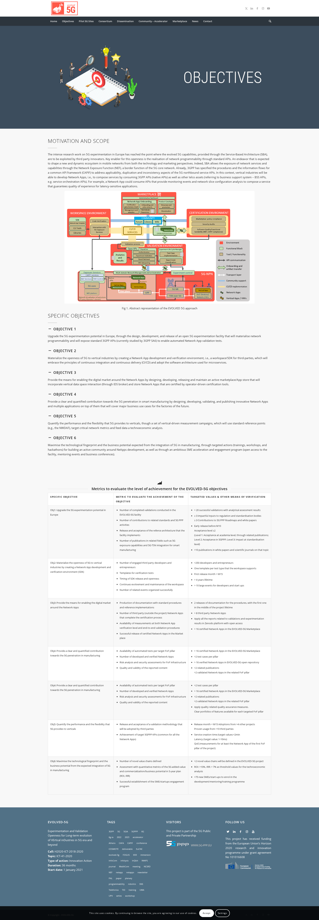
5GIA (126, 831)
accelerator (138, 837)
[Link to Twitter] (246, 8)
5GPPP (134, 831)
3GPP (111, 831)
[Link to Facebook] (257, 8)
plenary (128, 878)
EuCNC (139, 849)
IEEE (135, 854)
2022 (119, 837)
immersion (145, 854)
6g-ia (111, 837)
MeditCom (124, 866)
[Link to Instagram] (263, 8)
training (132, 889)
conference (141, 843)
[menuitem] (53, 21)
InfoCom (113, 860)
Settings (222, 912)
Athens (112, 843)
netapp (119, 872)
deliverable (127, 849)
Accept (206, 912)
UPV (111, 895)
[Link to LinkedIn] (252, 8)
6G (142, 831)
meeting (136, 866)
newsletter (143, 872)
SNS (141, 884)
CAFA (121, 843)
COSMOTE (114, 849)
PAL (110, 878)
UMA (142, 889)
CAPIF (130, 843)
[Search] (268, 21)
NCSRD (147, 866)
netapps (130, 872)
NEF (110, 872)
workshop (130, 895)
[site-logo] (64, 8)
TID (123, 889)
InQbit (135, 860)
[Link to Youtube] (268, 8)
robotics (132, 884)
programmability (117, 884)
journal (112, 866)
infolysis (124, 860)
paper (118, 878)
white (119, 895)
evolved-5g (114, 854)
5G (118, 831)
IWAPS (145, 860)
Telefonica (114, 889)
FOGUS (126, 854)
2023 (127, 837)
